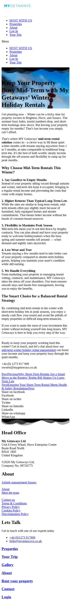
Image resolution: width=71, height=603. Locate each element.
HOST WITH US (20, 20)
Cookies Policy (11, 510)
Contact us (8, 499)
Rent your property (17, 581)
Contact (8, 589)
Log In (13, 31)
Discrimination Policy (15, 514)
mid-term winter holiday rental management (29, 350)
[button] (35, 41)
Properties (15, 24)
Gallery (8, 565)
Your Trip (15, 34)
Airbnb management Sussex (19, 482)
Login (6, 597)
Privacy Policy (11, 507)
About (13, 27)
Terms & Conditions (14, 503)
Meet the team (10, 492)
